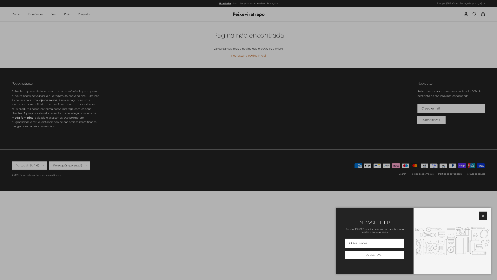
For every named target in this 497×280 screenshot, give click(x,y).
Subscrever (375, 254)
